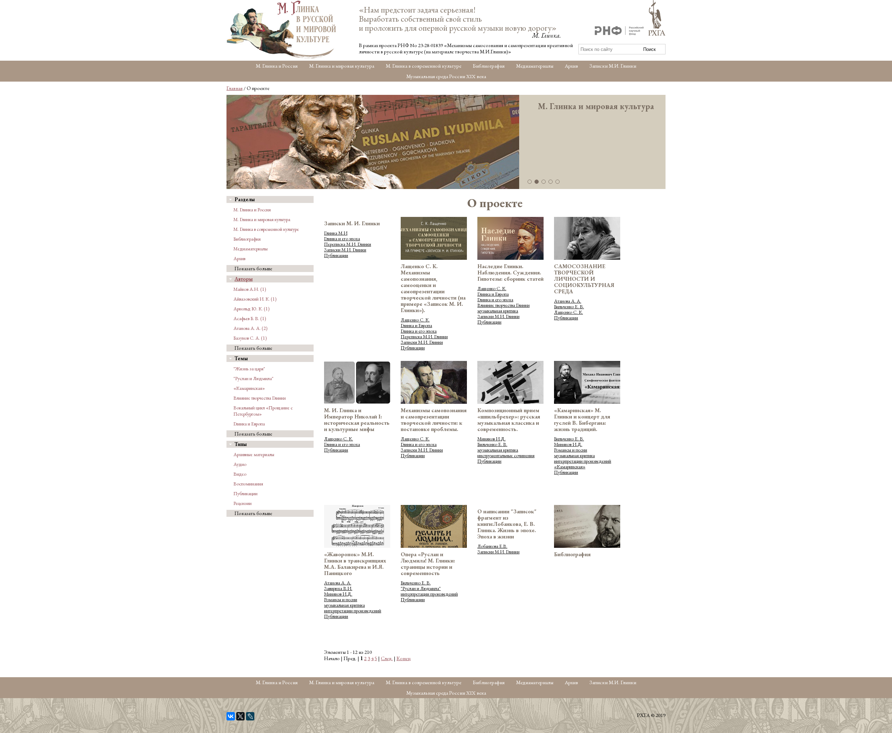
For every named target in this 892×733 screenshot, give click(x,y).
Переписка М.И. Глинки (347, 244)
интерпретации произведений (582, 461)
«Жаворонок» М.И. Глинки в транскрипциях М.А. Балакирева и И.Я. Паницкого (355, 564)
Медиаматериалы (534, 65)
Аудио (239, 464)
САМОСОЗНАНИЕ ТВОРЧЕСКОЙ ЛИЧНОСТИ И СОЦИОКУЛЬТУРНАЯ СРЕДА (584, 279)
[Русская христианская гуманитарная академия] (657, 18)
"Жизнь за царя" (249, 368)
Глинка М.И (335, 233)
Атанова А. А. (567, 301)
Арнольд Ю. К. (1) (251, 308)
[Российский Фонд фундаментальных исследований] (619, 31)
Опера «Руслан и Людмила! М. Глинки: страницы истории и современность (428, 564)
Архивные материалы (253, 454)
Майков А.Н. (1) (249, 289)
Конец (404, 658)
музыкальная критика (497, 310)
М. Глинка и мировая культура (341, 65)
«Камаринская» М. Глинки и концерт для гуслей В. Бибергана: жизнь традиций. (582, 420)
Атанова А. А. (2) (250, 328)
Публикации (245, 493)
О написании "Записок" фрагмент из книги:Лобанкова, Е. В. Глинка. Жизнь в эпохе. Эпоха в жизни (507, 524)
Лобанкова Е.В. (492, 546)
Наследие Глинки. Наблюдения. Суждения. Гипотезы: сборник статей (510, 272)
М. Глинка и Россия (277, 65)
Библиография (489, 65)
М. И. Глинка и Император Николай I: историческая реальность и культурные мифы (357, 420)
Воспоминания (248, 484)
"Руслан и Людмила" (253, 378)
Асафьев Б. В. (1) (249, 318)
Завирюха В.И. (338, 588)
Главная (234, 88)
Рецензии (242, 503)
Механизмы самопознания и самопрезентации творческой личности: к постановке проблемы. (434, 420)
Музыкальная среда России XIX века (446, 76)
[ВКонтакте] (230, 716)
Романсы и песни (570, 450)
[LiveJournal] (250, 716)
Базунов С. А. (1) (250, 338)
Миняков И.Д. (491, 438)
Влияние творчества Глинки (259, 398)
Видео (239, 474)
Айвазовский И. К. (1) (255, 299)
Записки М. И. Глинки (352, 223)
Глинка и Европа (249, 424)
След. (387, 658)
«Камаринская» (249, 388)
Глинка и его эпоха (342, 238)
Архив (571, 65)
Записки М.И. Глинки (613, 65)
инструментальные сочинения (506, 455)
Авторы (243, 278)
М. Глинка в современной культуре (423, 65)
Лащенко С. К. (415, 320)
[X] (240, 716)
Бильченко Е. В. (569, 306)
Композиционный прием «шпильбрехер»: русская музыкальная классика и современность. (508, 420)
